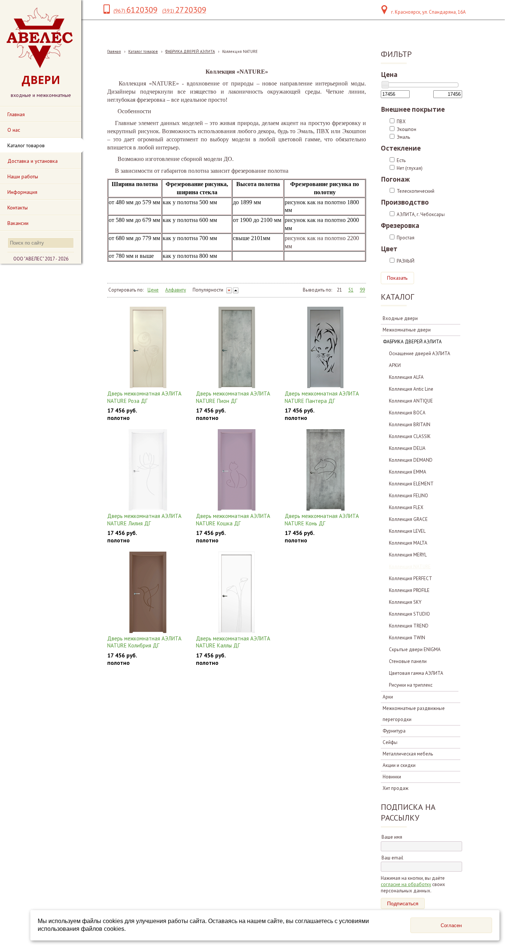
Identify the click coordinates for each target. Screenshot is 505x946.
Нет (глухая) (410, 168)
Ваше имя (392, 837)
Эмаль (403, 137)
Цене (153, 290)
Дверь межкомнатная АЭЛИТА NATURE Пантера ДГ (322, 397)
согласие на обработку (406, 884)
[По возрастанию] (235, 290)
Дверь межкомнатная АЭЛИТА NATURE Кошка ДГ (233, 519)
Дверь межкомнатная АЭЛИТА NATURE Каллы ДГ (233, 642)
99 (362, 290)
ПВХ (401, 121)
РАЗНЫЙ (405, 261)
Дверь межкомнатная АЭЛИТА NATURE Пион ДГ (233, 397)
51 (350, 290)
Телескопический (415, 191)
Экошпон (406, 129)
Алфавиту (175, 290)
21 (339, 290)
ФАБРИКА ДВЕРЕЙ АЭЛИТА (190, 51)
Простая (405, 238)
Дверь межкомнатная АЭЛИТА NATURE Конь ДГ (322, 519)
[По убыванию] (229, 290)
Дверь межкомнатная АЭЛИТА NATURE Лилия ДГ (144, 519)
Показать (397, 277)
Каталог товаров (143, 51)
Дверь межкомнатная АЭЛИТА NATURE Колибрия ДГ (144, 642)
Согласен (451, 925)
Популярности (208, 290)
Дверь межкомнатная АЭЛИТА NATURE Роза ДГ (144, 397)
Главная (114, 51)
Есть (401, 160)
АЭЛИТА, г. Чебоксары (421, 214)
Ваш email (392, 858)
